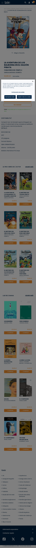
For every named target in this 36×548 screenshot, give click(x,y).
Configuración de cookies (18, 92)
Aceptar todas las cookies (24, 96)
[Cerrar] (33, 81)
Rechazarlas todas (10, 96)
